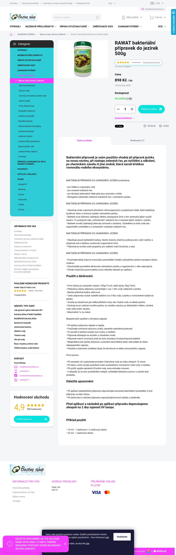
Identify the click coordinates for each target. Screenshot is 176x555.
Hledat (97, 17)
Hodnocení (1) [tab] (137, 140)
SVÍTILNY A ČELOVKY (27, 174)
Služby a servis (20, 254)
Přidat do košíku (149, 109)
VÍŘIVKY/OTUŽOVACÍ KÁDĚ (29, 60)
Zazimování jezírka (26, 131)
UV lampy (22, 156)
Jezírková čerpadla (26, 116)
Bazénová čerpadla (22, 323)
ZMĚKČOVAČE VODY (26, 65)
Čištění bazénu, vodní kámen (26, 348)
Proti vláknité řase (26, 106)
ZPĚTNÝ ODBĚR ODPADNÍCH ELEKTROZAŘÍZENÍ (26, 270)
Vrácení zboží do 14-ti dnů (25, 250)
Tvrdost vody (19, 335)
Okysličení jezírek (25, 121)
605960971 (25, 371)
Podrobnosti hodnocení (151, 62)
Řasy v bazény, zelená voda (26, 344)
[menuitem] (16, 26)
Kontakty (14, 3)
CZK (158, 3)
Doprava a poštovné (22, 246)
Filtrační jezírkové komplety (29, 126)
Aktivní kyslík (24, 101)
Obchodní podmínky (30, 3)
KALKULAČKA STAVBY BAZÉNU (27, 265)
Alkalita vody (19, 331)
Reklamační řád (83, 3)
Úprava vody (24, 91)
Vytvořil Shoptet (138, 551)
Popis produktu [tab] (84, 140)
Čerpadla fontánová (26, 111)
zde (107, 537)
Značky (20, 179)
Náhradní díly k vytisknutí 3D (26, 258)
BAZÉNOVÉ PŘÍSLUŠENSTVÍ (29, 55)
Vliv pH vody (19, 339)
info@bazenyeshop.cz (29, 367)
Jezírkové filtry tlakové (27, 151)
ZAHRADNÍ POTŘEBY (26, 70)
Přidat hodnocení (24, 419)
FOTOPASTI (22, 169)
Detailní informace (123, 118)
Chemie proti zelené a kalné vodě (32, 96)
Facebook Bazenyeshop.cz (31, 376)
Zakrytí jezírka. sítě (26, 146)
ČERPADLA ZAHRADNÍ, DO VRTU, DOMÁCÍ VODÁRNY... (31, 163)
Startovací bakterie (27, 85)
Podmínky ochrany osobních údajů (57, 3)
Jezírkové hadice (25, 136)
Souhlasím (122, 536)
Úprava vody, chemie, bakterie (31, 81)
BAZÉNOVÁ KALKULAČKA (25, 262)
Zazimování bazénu (22, 327)
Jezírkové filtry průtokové (29, 141)
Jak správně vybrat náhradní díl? (28, 310)
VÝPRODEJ (22, 50)
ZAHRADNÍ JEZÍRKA (26, 75)
